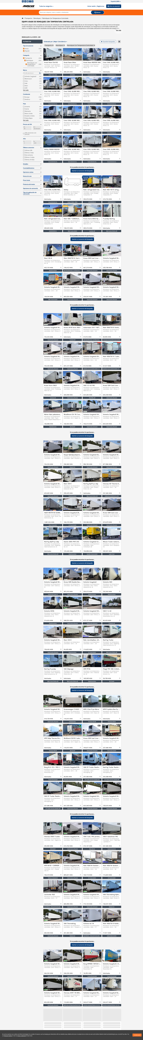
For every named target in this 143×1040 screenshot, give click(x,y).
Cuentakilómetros (28, 168)
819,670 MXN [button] (107, 522)
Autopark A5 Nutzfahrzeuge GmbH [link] (111, 339)
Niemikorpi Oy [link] (52, 426)
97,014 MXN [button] (87, 337)
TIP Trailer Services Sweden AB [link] (92, 779)
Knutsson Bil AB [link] (92, 721)
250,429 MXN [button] (68, 493)
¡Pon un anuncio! (114, 6)
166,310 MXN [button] (68, 522)
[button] (32, 41)
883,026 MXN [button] (68, 296)
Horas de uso (27, 176)
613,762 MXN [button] (68, 846)
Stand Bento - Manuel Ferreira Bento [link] (53, 907)
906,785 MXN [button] (87, 464)
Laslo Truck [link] (111, 554)
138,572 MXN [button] (68, 228)
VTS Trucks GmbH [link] (111, 750)
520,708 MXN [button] (107, 267)
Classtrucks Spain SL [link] (53, 594)
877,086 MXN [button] (107, 464)
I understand (137, 1035)
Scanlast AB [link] (92, 231)
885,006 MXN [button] (68, 904)
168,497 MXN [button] (48, 72)
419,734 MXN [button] (107, 199)
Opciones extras (28, 172)
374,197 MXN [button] (87, 846)
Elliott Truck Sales (53, 74)
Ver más (118, 30)
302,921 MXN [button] (107, 551)
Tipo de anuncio (28, 46)
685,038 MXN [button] (48, 933)
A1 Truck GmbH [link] (72, 525)
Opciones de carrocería (30, 188)
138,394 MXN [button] (48, 296)
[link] (52, 54)
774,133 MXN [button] (87, 904)
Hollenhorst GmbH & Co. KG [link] (112, 496)
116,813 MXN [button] (68, 719)
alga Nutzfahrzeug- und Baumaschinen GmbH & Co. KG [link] (77, 270)
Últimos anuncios (28, 147)
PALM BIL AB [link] (92, 397)
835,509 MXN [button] (48, 1002)
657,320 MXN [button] (68, 805)
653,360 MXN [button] (87, 805)
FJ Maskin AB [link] (112, 623)
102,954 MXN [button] (68, 424)
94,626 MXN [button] (68, 649)
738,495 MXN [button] (48, 649)
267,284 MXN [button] (68, 933)
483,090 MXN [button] (68, 395)
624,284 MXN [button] (87, 395)
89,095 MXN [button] (107, 337)
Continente (26, 94)
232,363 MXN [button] (107, 591)
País (24, 103)
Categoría (26, 55)
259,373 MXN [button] (87, 591)
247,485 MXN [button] (107, 493)
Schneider (72, 74)
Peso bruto (26, 180)
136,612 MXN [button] (68, 267)
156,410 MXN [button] (48, 875)
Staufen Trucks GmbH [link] (92, 554)
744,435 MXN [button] (48, 366)
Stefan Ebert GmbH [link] (111, 935)
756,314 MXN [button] (87, 424)
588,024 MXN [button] (68, 620)
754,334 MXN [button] (48, 337)
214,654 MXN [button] (48, 620)
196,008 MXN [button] (48, 424)
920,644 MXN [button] (48, 591)
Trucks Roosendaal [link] (53, 779)
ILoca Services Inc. (92, 74)
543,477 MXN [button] (87, 1002)
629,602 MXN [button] (48, 493)
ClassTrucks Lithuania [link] (92, 270)
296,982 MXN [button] (68, 464)
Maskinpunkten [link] (53, 270)
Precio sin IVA (27, 124)
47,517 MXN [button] (107, 366)
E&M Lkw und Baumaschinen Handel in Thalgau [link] (75, 1005)
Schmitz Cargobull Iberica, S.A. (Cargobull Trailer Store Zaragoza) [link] (98, 1005)
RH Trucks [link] (111, 681)
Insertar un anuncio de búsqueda (82, 171)
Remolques (37, 18)
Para (34, 141)
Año (24, 138)
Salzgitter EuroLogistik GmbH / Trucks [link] (92, 368)
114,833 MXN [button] (87, 649)
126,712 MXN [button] (87, 875)
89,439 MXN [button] (107, 620)
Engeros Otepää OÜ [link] (53, 878)
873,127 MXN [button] (68, 366)
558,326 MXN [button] (68, 973)
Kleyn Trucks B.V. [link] (53, 525)
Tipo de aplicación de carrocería (29, 193)
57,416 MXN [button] (87, 366)
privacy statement (22, 1035)
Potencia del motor (29, 184)
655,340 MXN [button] (107, 395)
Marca (25, 70)
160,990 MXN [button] (87, 678)
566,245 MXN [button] (48, 973)
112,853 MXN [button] (68, 1002)
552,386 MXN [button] (87, 522)
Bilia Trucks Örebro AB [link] (111, 231)
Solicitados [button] (86, 72)
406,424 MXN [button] (68, 72)
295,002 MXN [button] (48, 846)
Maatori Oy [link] (72, 467)
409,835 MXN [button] (48, 228)
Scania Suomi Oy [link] (112, 849)
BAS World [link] (72, 426)
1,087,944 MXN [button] (49, 522)
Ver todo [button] (26, 90)
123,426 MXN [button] (68, 551)
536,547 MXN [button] (87, 296)
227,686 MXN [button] (107, 748)
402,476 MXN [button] (87, 228)
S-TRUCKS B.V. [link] (72, 721)
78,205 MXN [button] (87, 973)
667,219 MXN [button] (87, 267)
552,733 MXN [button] (48, 267)
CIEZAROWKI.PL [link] (92, 202)
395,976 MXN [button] (87, 199)
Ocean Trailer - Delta (72, 202)
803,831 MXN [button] (68, 875)
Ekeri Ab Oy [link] (92, 849)
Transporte (28, 18)
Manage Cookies (8, 1035)
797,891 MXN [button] (107, 296)
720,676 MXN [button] (107, 805)
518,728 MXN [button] (48, 719)
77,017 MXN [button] (107, 933)
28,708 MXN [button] (107, 678)
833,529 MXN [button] (107, 424)
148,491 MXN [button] (107, 904)
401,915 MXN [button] (68, 591)
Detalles (25, 164)
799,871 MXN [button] (87, 748)
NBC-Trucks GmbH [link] (72, 231)
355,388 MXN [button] (107, 777)
